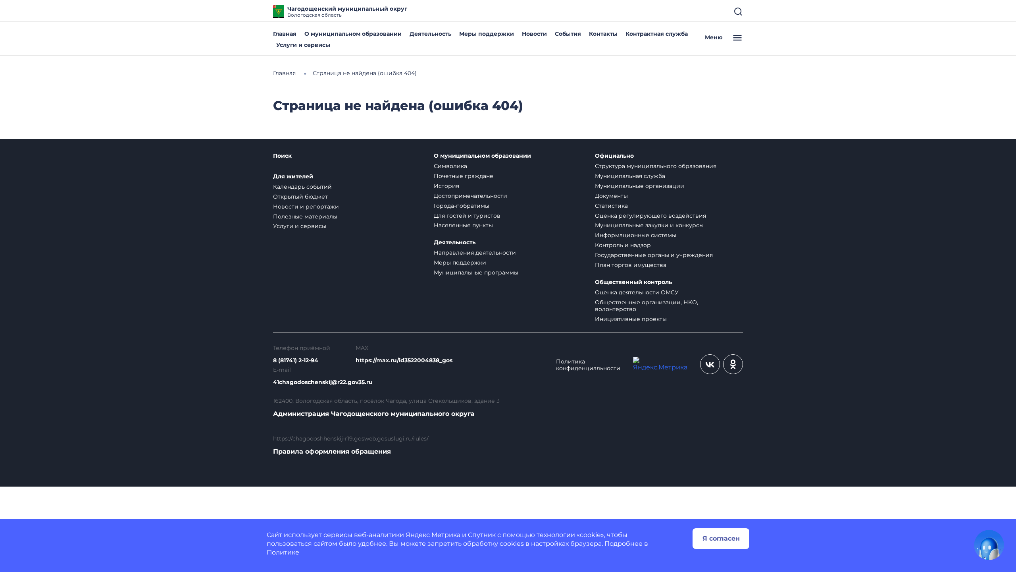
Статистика (611, 205)
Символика (450, 166)
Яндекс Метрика (433, 535)
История (446, 185)
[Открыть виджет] (989, 545)
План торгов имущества (630, 265)
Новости (534, 33)
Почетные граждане (463, 176)
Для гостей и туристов (467, 215)
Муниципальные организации (639, 185)
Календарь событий (302, 186)
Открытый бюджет (300, 196)
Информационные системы (635, 235)
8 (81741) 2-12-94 (295, 360)
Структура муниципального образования (655, 166)
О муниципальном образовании (353, 33)
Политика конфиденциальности (588, 365)
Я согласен (721, 538)
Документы (611, 195)
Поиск (282, 156)
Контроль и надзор (623, 245)
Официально (614, 156)
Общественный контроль (633, 282)
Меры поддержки (486, 33)
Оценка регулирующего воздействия (650, 215)
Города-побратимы (461, 205)
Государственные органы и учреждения (654, 255)
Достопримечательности (470, 195)
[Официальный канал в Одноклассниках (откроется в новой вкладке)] (733, 364)
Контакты (603, 33)
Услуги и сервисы (303, 44)
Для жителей (293, 176)
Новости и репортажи (306, 206)
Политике (283, 552)
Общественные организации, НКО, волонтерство (646, 306)
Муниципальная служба (630, 176)
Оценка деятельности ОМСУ (637, 292)
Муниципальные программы (476, 272)
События (568, 33)
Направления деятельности (475, 252)
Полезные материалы (305, 216)
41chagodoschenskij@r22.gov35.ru (323, 382)
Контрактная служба (656, 33)
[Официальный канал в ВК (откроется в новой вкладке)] (710, 364)
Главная (284, 33)
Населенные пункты (463, 225)
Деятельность (430, 33)
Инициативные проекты (631, 319)
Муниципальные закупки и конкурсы (649, 225)
